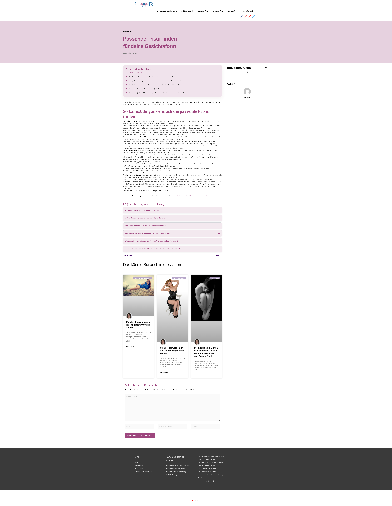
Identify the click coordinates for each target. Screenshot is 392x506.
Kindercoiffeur (232, 11)
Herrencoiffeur (217, 11)
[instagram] (246, 16)
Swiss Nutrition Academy (176, 472)
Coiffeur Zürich (187, 11)
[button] (265, 67)
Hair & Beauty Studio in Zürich (196, 196)
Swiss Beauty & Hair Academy (178, 466)
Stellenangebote (141, 465)
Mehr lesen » (130, 346)
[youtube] (250, 16)
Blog (136, 462)
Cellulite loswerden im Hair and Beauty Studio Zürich (172, 351)
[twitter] (254, 16)
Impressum (139, 468)
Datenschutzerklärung (144, 471)
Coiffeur (180, 196)
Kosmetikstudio (247, 11)
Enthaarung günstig (206, 481)
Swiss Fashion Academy (175, 469)
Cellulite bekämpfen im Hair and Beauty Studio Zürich (138, 325)
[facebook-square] (242, 16)
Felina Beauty (171, 475)
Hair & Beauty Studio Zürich (167, 11)
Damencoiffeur (202, 11)
